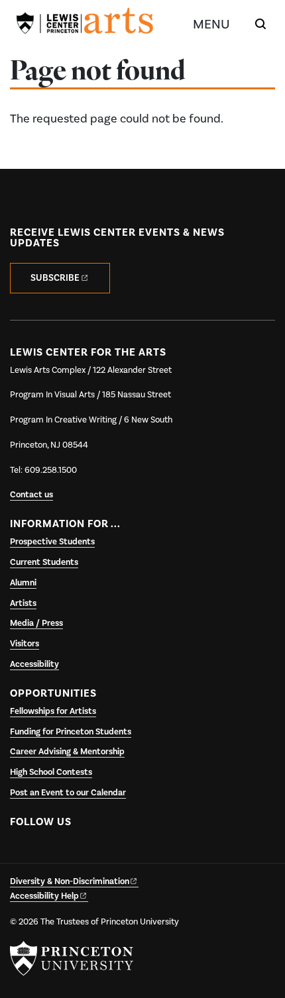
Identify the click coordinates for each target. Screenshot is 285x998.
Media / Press (36, 623)
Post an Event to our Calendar (68, 792)
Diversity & (69, 881)
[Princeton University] (71, 958)
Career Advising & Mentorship (67, 751)
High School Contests (51, 772)
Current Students (44, 562)
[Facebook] (22, 853)
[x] (48, 853)
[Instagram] (74, 853)
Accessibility (34, 664)
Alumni (23, 582)
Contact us (31, 494)
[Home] (85, 23)
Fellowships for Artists (53, 711)
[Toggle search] (260, 24)
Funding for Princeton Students (70, 731)
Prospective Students (52, 541)
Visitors (24, 643)
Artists (23, 603)
